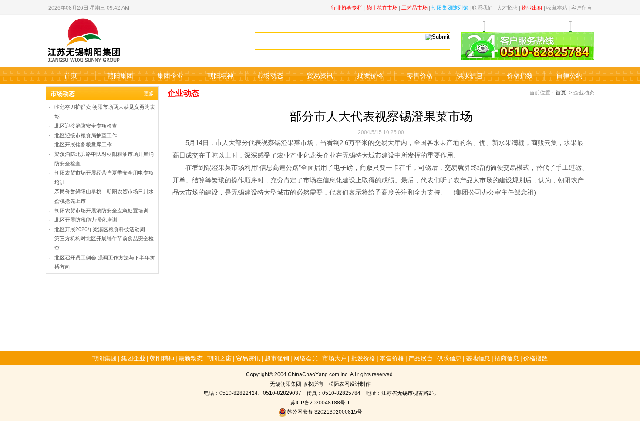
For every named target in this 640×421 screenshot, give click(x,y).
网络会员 (305, 358)
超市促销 (277, 358)
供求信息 (470, 75)
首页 (70, 75)
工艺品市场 (414, 7)
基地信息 (478, 358)
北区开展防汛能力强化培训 (85, 219)
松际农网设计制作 (350, 383)
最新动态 (191, 358)
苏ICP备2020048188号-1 (320, 402)
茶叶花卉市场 (381, 7)
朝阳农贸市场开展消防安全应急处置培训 (101, 210)
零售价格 (420, 75)
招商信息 (507, 358)
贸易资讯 (320, 75)
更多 (149, 93)
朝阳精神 (220, 75)
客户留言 (581, 7)
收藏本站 (556, 7)
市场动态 (270, 75)
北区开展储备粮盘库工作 (83, 144)
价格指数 (520, 75)
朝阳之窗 (219, 358)
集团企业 (170, 75)
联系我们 (482, 7)
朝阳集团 (120, 75)
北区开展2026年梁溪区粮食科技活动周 (99, 228)
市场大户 (334, 358)
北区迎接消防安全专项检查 (85, 125)
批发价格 (370, 75)
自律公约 (569, 75)
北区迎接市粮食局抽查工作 (85, 134)
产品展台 (420, 358)
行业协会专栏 (346, 7)
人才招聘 (507, 7)
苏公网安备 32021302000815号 (324, 411)
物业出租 (532, 7)
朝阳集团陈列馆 (449, 7)
